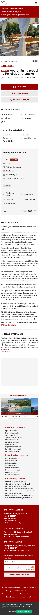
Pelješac (18, 11)
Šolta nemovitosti (11, 463)
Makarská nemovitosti (12, 440)
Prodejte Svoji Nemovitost (16, 591)
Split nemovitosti (11, 431)
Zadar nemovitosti (11, 435)
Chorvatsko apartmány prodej (15, 482)
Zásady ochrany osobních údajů (18, 597)
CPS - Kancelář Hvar (13, 542)
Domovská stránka (7, 8)
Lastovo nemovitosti (12, 474)
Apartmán (7, 186)
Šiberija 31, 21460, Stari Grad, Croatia (18, 546)
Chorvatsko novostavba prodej (16, 486)
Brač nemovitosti (11, 461)
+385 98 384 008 (10, 520)
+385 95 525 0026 (10, 534)
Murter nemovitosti (11, 472)
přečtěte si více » (6, 352)
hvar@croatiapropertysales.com (16, 550)
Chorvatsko (19, 8)
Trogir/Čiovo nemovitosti (13, 437)
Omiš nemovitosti (11, 444)
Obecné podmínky (9, 594)
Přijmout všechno (24, 611)
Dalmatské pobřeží (7, 11)
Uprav (10, 611)
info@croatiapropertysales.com (16, 523)
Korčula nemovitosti (12, 467)
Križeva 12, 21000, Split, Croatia (16, 514)
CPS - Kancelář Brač (13, 528)
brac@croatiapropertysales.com (17, 536)
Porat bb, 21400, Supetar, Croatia (17, 532)
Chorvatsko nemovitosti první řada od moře (20, 491)
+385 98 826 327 (10, 518)
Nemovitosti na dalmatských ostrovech (18, 498)
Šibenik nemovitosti (12, 442)
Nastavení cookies (27, 594)
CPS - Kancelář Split (13, 510)
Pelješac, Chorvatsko (11, 61)
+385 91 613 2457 (10, 548)
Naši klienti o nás (29, 588)
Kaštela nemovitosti (12, 451)
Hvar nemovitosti (11, 458)
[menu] (36, 3)
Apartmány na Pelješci (8, 15)
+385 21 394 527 (10, 516)
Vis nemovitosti (10, 465)
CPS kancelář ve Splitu (8, 325)
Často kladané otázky (11, 588)
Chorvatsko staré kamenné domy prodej (19, 488)
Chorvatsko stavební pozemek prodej (18, 484)
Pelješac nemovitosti (12, 470)
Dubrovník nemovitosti (12, 433)
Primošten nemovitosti (13, 449)
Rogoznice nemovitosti (13, 447)
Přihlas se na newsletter (19, 574)
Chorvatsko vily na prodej (13, 493)
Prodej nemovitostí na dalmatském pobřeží (19, 495)
